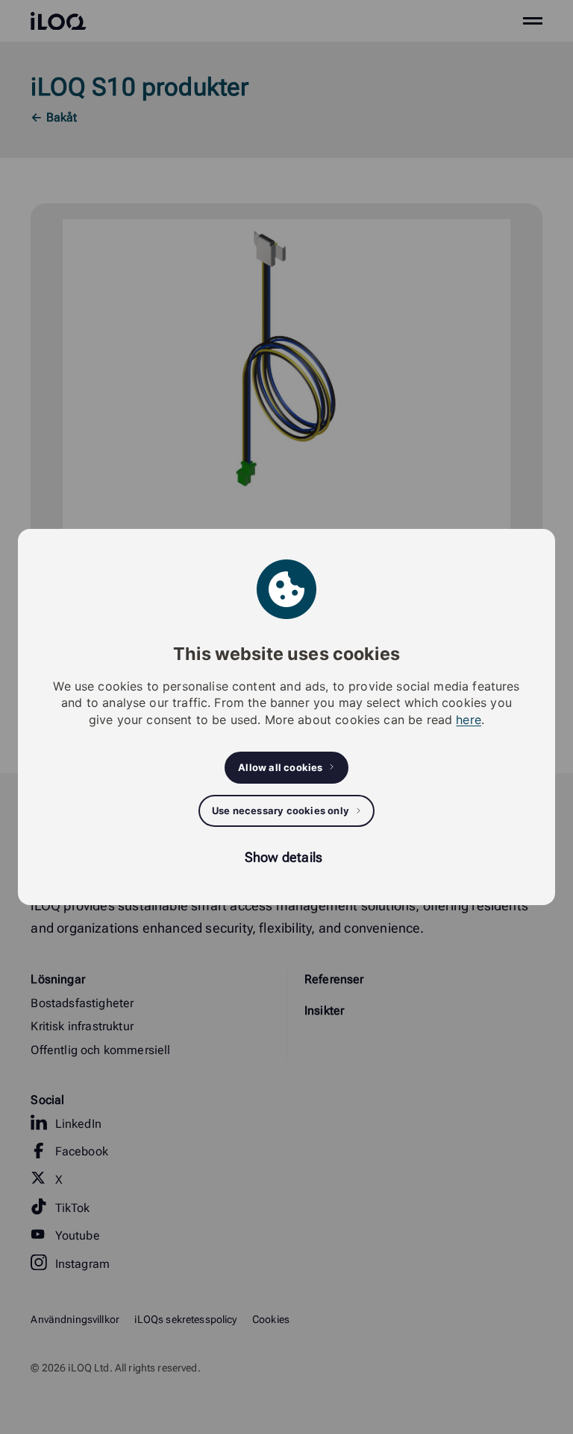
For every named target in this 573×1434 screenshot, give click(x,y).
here (468, 719)
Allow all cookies (280, 767)
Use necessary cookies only (280, 810)
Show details (283, 857)
